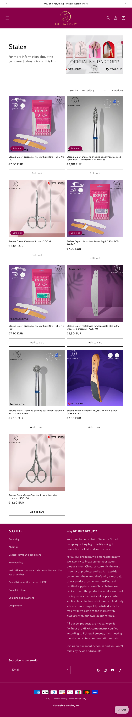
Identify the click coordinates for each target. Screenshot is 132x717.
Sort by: (74, 90)
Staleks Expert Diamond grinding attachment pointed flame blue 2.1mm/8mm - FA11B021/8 (94, 158)
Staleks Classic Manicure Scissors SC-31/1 (30, 241)
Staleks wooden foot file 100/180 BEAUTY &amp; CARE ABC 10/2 (92, 412)
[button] (7, 18)
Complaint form (17, 590)
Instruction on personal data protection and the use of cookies (35, 572)
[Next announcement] (125, 4)
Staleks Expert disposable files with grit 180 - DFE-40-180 (37, 158)
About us (14, 546)
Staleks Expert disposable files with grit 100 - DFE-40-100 (37, 327)
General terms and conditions (25, 554)
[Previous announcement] (6, 4)
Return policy (16, 562)
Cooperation (16, 605)
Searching (14, 539)
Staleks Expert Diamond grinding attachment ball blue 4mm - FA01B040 (36, 412)
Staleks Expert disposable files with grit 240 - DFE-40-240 (93, 243)
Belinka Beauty (60, 698)
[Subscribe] (66, 670)
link (53, 61)
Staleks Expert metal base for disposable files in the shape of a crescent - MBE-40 (93, 327)
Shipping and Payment (21, 597)
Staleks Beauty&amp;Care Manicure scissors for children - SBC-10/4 (33, 496)
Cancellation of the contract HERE (28, 582)
